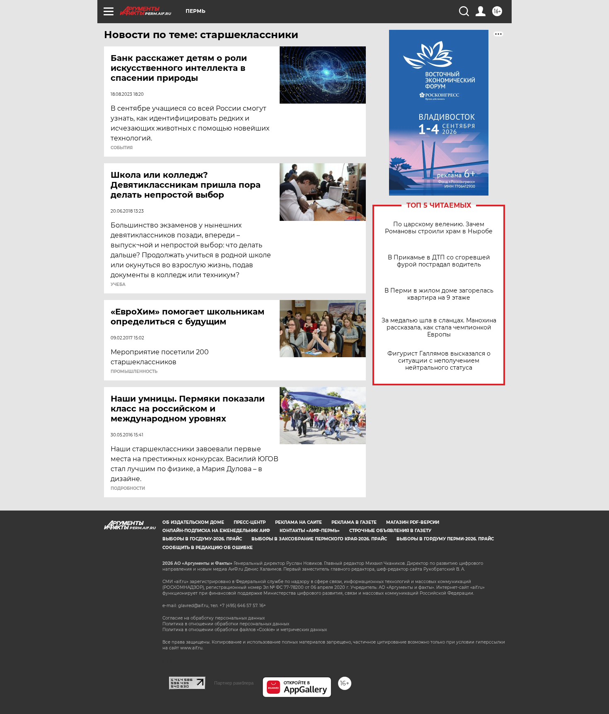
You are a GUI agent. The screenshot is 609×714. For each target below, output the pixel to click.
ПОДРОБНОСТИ (128, 488)
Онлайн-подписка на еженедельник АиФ (216, 530)
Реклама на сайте (298, 522)
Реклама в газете (354, 522)
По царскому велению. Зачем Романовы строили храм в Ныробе (439, 228)
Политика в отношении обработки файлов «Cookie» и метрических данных (244, 629)
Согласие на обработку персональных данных (213, 618)
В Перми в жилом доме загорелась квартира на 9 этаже (438, 294)
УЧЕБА (118, 285)
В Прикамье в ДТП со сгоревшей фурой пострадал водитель (439, 261)
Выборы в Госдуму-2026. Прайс (202, 539)
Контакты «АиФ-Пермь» (310, 530)
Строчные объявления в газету (390, 530)
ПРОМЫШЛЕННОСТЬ (134, 372)
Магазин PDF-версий (412, 522)
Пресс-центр (250, 522)
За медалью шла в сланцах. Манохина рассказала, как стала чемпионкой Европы (439, 327)
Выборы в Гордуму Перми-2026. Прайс (445, 539)
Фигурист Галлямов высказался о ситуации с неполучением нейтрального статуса (439, 360)
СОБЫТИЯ (122, 148)
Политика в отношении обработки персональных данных (225, 624)
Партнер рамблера (234, 682)
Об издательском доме (193, 522)
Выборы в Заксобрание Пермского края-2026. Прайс (319, 539)
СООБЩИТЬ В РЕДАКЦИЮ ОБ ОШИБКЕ (207, 547)
